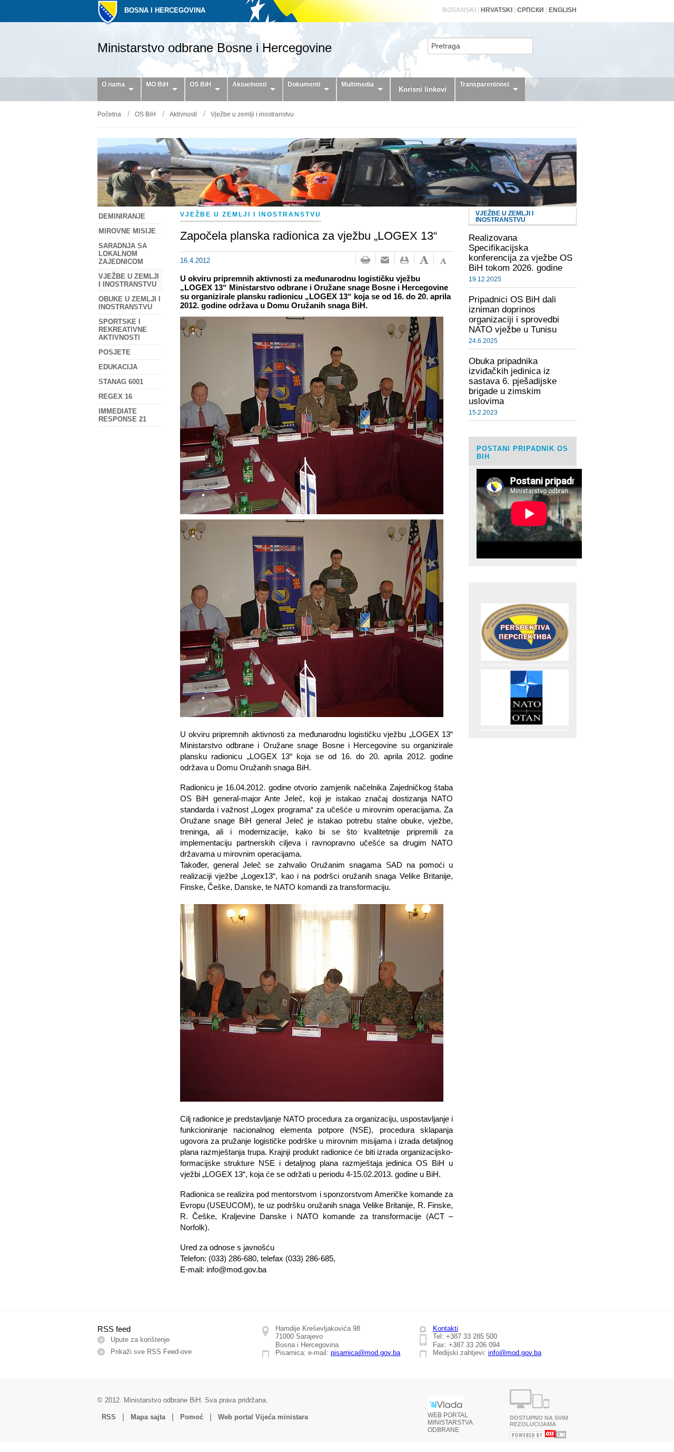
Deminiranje (121, 216)
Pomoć (191, 1417)
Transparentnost (484, 84)
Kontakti (445, 1328)
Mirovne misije (127, 231)
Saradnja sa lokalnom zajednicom (122, 254)
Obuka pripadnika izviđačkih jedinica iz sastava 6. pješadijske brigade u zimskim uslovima (513, 381)
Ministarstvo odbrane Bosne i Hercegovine (214, 48)
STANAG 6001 (120, 382)
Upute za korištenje (140, 1339)
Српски (530, 10)
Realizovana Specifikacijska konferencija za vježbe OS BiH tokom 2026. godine (520, 252)
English (563, 10)
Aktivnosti (183, 114)
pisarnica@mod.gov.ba (365, 1353)
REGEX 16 (115, 396)
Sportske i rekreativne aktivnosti (122, 329)
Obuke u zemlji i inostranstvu (129, 303)
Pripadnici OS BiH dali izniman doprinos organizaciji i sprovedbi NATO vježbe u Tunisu (514, 314)
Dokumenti (304, 84)
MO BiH (157, 84)
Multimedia (357, 84)
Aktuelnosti (249, 84)
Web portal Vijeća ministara (263, 1417)
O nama (113, 84)
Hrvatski (496, 10)
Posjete (114, 352)
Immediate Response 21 (122, 415)
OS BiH (200, 84)
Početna (109, 114)
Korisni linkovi (423, 89)
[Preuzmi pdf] (404, 260)
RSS (109, 1417)
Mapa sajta (148, 1417)
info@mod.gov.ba (514, 1353)
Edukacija (117, 367)
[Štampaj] (365, 260)
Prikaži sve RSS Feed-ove (151, 1352)
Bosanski (459, 10)
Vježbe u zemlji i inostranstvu (252, 114)
